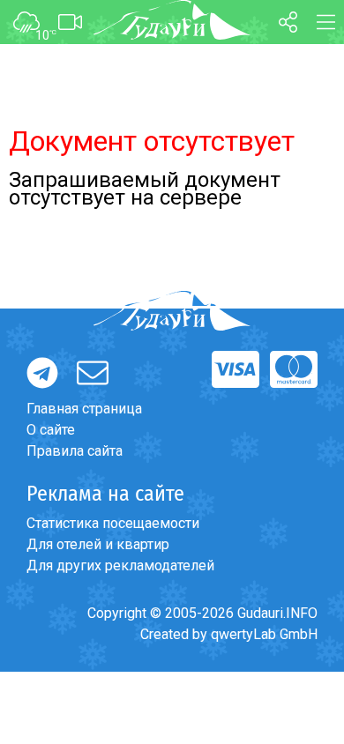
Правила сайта (74, 451)
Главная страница (84, 408)
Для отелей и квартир (97, 544)
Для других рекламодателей (120, 565)
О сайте (50, 429)
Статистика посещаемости (112, 523)
